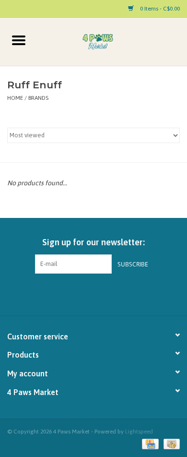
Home (15, 98)
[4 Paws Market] (112, 41)
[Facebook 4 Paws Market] (85, 293)
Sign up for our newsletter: (93, 242)
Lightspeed (139, 431)
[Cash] (170, 443)
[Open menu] (18, 39)
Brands (38, 98)
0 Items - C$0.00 (159, 8)
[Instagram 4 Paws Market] (102, 293)
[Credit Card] (149, 443)
